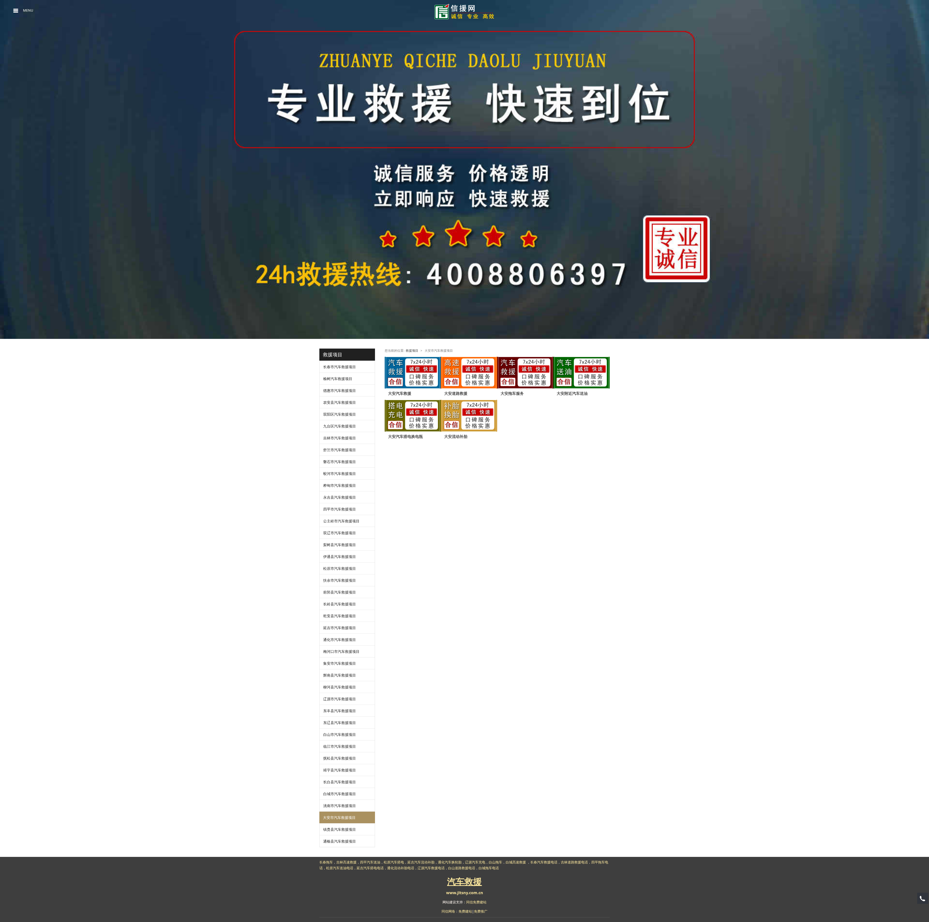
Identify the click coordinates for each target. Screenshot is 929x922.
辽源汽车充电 (475, 862)
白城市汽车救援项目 (339, 793)
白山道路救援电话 (461, 868)
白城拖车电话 (489, 868)
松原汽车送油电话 (339, 868)
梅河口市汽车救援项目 (341, 651)
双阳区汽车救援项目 (339, 414)
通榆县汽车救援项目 (339, 841)
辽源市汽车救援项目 (339, 698)
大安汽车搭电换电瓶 (405, 436)
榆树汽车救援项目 (337, 378)
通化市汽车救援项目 (339, 639)
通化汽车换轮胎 (450, 862)
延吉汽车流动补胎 (421, 862)
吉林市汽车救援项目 (339, 437)
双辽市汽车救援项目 (339, 532)
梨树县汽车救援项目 (339, 544)
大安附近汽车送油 (572, 393)
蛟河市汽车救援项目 (339, 473)
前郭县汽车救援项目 (339, 592)
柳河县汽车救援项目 (339, 687)
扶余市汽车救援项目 (339, 580)
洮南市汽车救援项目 (339, 805)
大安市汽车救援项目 (339, 817)
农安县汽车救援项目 (339, 402)
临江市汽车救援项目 (339, 746)
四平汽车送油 (370, 862)
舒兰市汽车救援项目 (339, 449)
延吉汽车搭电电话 (370, 868)
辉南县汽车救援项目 (339, 675)
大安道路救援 (455, 393)
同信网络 (448, 911)
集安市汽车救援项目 (339, 663)
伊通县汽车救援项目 (339, 556)
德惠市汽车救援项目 (339, 390)
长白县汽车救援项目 (339, 781)
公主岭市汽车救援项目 (341, 520)
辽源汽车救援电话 (431, 868)
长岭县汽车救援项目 (339, 604)
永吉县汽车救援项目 (339, 497)
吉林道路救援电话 (574, 862)
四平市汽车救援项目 (339, 509)
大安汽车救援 (399, 393)
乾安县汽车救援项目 (339, 615)
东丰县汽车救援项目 (339, 710)
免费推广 (480, 911)
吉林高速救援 (346, 862)
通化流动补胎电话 (400, 868)
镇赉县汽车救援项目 (339, 829)
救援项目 (412, 351)
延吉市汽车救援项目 (339, 627)
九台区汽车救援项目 (339, 426)
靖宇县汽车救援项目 (339, 770)
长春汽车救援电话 (543, 862)
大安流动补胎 (455, 436)
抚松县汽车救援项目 (339, 758)
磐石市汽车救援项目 (339, 461)
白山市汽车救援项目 (339, 734)
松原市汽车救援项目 (339, 568)
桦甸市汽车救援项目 (339, 485)
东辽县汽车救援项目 (339, 722)
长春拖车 (326, 862)
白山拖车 (495, 862)
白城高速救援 (516, 862)
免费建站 (465, 911)
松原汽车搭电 (394, 862)
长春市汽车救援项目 (339, 366)
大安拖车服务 (512, 393)
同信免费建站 (476, 902)
